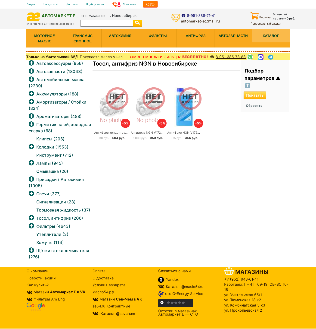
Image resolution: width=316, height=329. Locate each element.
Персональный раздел (266, 23)
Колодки (52, 147)
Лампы (49, 163)
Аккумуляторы (57, 94)
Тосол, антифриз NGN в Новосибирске (145, 63)
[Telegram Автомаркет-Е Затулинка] (271, 57)
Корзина (265, 17)
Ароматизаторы (59, 116)
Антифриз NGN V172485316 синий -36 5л (161, 132)
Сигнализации (56, 201)
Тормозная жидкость (63, 210)
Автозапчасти (59, 71)
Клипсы (50, 138)
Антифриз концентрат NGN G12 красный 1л (126, 132)
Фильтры (53, 226)
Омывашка (52, 171)
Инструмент (54, 155)
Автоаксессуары (59, 63)
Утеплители (52, 234)
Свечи (48, 193)
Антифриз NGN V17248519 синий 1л (193, 132)
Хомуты (50, 242)
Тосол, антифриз (59, 218)
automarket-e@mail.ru (200, 21)
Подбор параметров (260, 74)
